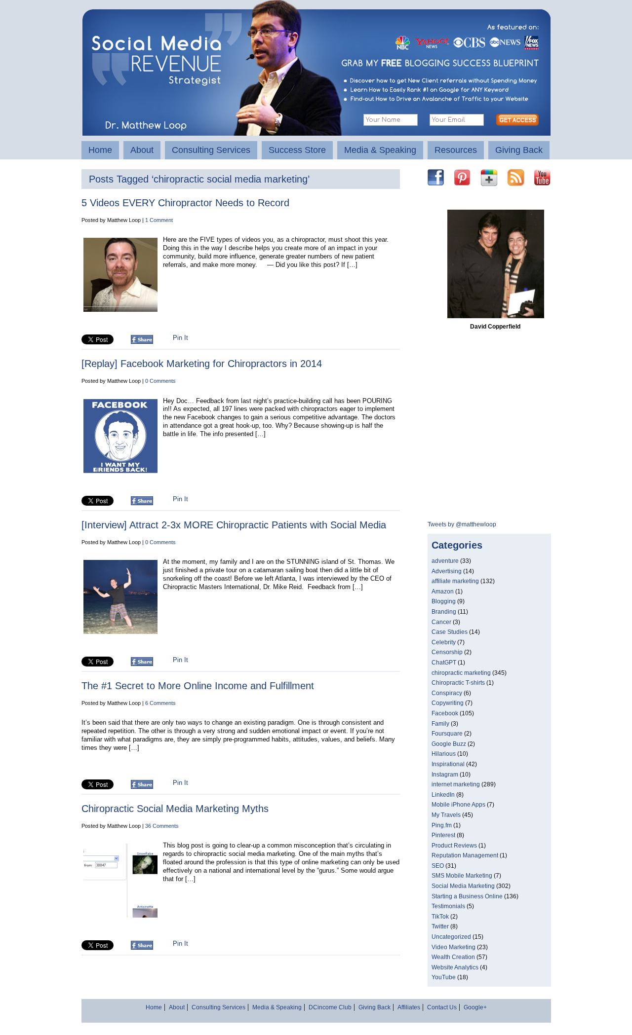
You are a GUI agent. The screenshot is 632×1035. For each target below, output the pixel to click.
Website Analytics (455, 967)
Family (440, 723)
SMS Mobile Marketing (462, 875)
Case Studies (450, 631)
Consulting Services (211, 150)
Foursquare (447, 733)
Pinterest (443, 835)
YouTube (444, 977)
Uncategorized (451, 936)
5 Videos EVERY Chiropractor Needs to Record (185, 202)
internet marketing (456, 784)
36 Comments (162, 826)
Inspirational (448, 764)
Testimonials (448, 906)
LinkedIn (443, 794)
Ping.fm (442, 825)
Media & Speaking (380, 150)
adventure (445, 560)
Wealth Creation (453, 957)
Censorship (447, 652)
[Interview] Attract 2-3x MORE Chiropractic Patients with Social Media (233, 524)
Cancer (441, 622)
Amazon (443, 591)
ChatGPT (444, 662)
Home (100, 150)
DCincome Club (330, 1007)
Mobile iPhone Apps (458, 804)
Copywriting (448, 703)
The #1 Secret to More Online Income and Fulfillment (197, 685)
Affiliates (408, 1007)
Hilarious (444, 753)
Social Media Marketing (463, 886)
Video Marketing (453, 947)
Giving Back (519, 150)
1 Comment (159, 220)
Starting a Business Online (467, 896)
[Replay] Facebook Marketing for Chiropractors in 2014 (201, 363)
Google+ (475, 1007)
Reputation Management (465, 855)
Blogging (444, 601)
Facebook (445, 713)
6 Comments (160, 703)
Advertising (447, 571)
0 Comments (160, 381)
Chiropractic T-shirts (458, 682)
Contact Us (442, 1007)
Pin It (180, 337)
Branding (444, 611)
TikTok (440, 916)
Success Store (297, 150)
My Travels (446, 815)
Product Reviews (454, 845)
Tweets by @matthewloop (462, 524)
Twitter (440, 926)
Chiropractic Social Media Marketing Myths (175, 808)
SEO (438, 865)
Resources (455, 150)
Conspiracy (447, 693)
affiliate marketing (455, 581)
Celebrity (444, 642)
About (142, 150)
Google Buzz (449, 743)
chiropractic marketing (461, 672)
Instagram (445, 774)
